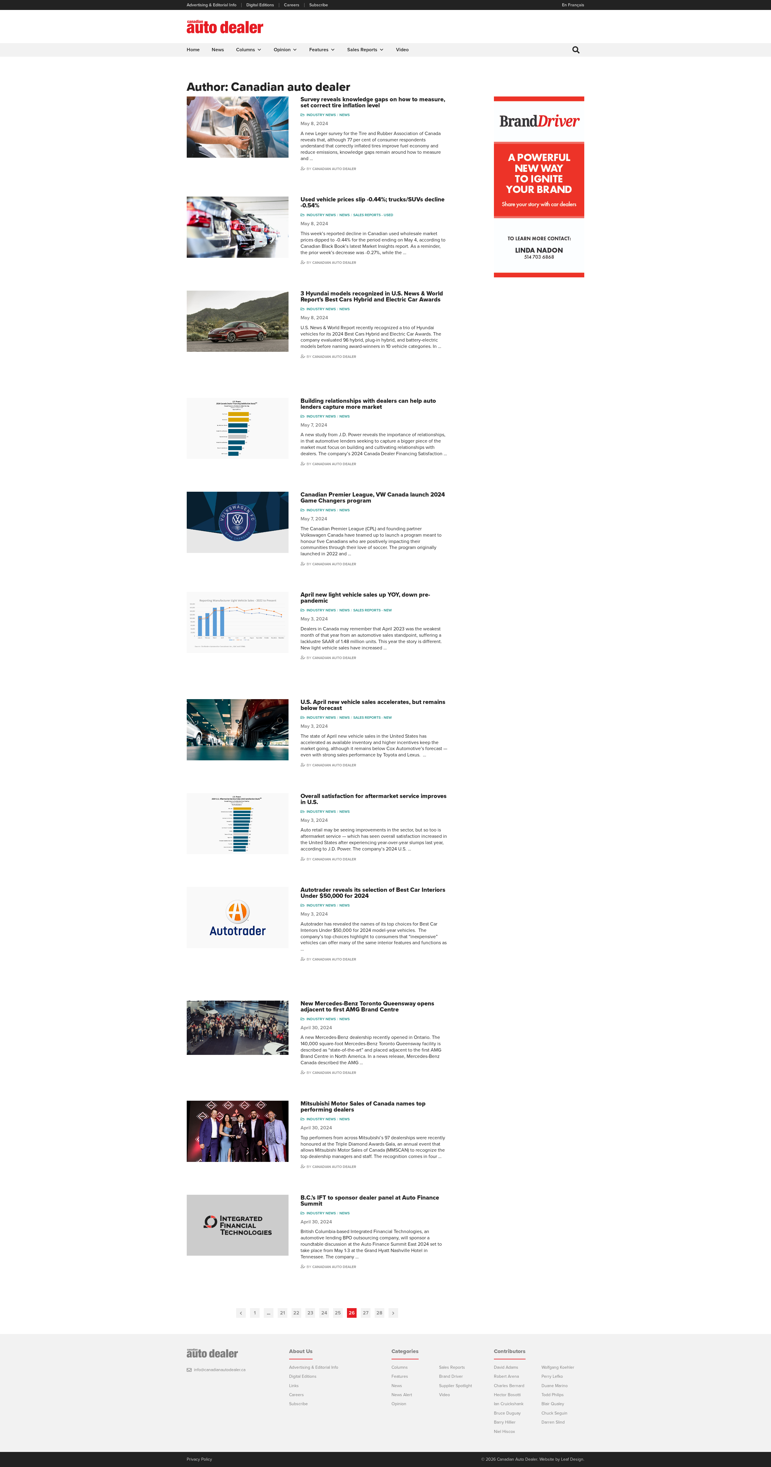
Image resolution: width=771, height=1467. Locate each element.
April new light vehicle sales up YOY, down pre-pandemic (365, 597)
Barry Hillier (505, 1422)
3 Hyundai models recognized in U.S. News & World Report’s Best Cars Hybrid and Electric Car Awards (372, 296)
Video (402, 50)
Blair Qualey (553, 1404)
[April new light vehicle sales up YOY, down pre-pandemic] (238, 622)
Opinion (282, 50)
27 (366, 1313)
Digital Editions (260, 5)
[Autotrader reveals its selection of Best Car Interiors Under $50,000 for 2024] (238, 917)
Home (193, 50)
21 (282, 1313)
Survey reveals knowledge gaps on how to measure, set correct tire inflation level (373, 102)
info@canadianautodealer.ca (219, 1369)
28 (379, 1313)
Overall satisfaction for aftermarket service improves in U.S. (374, 799)
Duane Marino (555, 1385)
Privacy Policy (199, 1459)
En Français (573, 5)
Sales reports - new (372, 610)
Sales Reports (362, 50)
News (218, 50)
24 (324, 1313)
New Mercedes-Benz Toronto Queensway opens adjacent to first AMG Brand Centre (367, 1006)
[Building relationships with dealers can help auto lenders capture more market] (238, 428)
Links (294, 1385)
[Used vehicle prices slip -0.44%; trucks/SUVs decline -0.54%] (238, 227)
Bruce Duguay (507, 1413)
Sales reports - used (373, 215)
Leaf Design (572, 1459)
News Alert (402, 1395)
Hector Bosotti (507, 1395)
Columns (245, 50)
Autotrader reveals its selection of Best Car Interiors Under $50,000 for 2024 (373, 893)
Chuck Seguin (554, 1413)
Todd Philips (553, 1395)
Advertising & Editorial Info (211, 5)
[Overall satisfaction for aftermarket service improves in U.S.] (238, 823)
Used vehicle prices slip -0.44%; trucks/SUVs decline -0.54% (373, 202)
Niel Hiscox (504, 1431)
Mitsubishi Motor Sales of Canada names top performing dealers (363, 1106)
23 (310, 1313)
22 (296, 1313)
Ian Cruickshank (508, 1404)
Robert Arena (506, 1376)
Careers (291, 5)
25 (338, 1313)
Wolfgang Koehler (558, 1367)
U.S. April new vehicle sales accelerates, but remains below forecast (373, 705)
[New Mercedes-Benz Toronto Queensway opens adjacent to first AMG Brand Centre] (238, 1028)
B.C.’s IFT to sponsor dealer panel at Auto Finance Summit (370, 1200)
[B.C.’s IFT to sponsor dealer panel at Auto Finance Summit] (238, 1225)
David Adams (506, 1367)
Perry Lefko (552, 1376)
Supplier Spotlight (455, 1385)
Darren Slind (553, 1422)
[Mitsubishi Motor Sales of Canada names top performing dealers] (238, 1131)
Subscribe (318, 5)
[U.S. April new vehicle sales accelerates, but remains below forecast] (238, 729)
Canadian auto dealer (334, 169)
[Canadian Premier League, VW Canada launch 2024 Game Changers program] (238, 522)
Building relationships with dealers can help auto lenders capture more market (368, 404)
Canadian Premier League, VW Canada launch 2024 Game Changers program (373, 497)
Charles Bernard (509, 1385)
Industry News (321, 115)
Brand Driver (451, 1376)
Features (319, 50)
